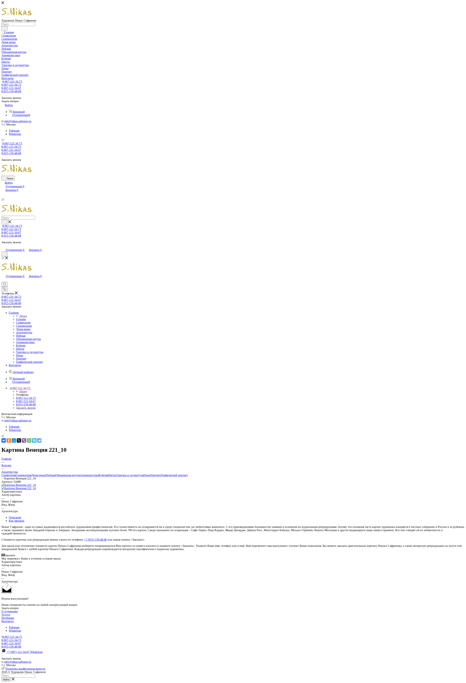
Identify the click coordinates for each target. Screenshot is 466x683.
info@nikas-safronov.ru (17, 121)
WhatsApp (15, 133)
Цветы (112, 475)
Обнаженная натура (67, 475)
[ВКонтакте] (3, 440)
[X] (19, 440)
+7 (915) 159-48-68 (95, 539)
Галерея (21, 319)
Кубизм (103, 475)
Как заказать (16, 520)
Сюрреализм (23, 475)
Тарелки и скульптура (129, 475)
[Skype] (34, 440)
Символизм (8, 475)
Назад (23, 316)
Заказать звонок (26, 407)
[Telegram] (39, 440)
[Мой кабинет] (3, 246)
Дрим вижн (38, 475)
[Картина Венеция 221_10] (18, 485)
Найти (6, 679)
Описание (15, 517)
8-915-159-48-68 (11, 91)
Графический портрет (174, 475)
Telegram (14, 130)
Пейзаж (50, 475)
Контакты (7, 621)
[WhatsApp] (29, 440)
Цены (147, 475)
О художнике (9, 611)
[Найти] (4, 28)
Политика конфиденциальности (25, 668)
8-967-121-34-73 (12, 81)
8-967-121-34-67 (11, 88)
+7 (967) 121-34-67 (25, 652)
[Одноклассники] (9, 440)
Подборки (7, 617)
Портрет (156, 475)
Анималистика (89, 475)
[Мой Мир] (14, 440)
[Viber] (24, 440)
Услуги (5, 614)
